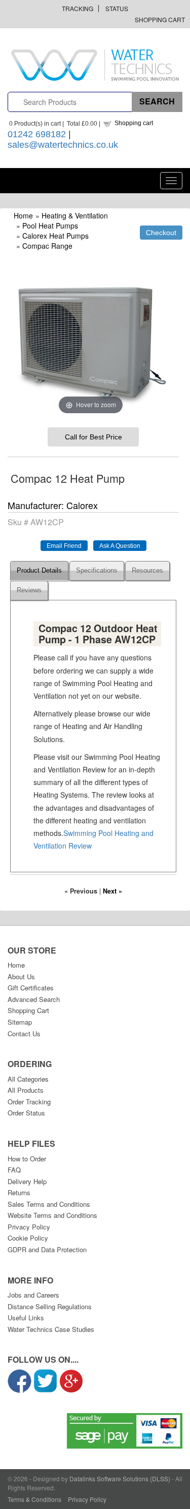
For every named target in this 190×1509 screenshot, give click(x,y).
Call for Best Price (93, 437)
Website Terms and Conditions (52, 1215)
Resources (147, 570)
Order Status (26, 1112)
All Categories (28, 1079)
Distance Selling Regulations (50, 1306)
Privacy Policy (29, 1227)
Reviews (29, 590)
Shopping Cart (160, 19)
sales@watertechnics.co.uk (63, 145)
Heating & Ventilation (75, 215)
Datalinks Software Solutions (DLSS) (119, 1478)
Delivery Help (27, 1181)
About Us (21, 976)
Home (23, 215)
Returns (19, 1192)
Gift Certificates (31, 987)
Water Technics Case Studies (51, 1329)
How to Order (27, 1158)
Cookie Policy (28, 1238)
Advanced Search (34, 999)
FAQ (14, 1170)
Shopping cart (134, 123)
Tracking (77, 8)
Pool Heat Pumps (50, 225)
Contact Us (24, 1033)
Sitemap (20, 1022)
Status (116, 8)
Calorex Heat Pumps (55, 236)
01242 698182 (37, 134)
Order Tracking (29, 1101)
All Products (26, 1090)
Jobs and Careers (33, 1295)
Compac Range (47, 246)
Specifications (97, 570)
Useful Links (26, 1317)
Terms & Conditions (34, 1499)
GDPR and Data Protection (47, 1249)
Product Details (39, 570)
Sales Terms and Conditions (49, 1204)
